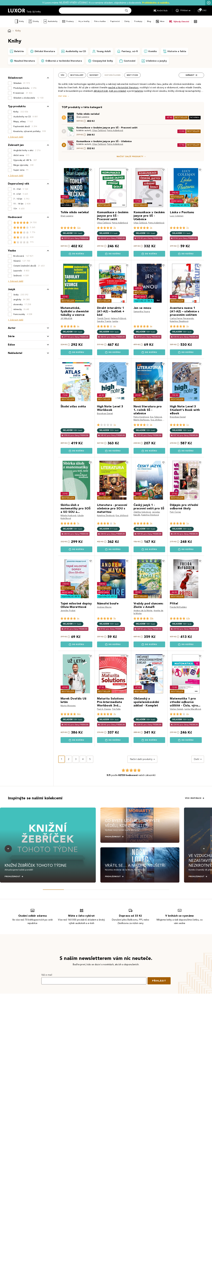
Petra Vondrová (141, 417)
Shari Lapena (82, 117)
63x (188, 618)
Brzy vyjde (132, 75)
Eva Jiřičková (157, 420)
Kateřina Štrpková (105, 515)
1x (114, 425)
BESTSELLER (181, 117)
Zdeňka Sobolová (142, 512)
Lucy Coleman (176, 216)
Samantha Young (142, 311)
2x (151, 523)
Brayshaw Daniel (105, 413)
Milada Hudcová (68, 515)
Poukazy (70, 21)
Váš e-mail (46, 974)
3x (151, 227)
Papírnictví (115, 21)
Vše (62, 75)
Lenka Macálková (192, 709)
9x (114, 618)
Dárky (127, 21)
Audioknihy (53, 21)
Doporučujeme (113, 75)
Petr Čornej (175, 512)
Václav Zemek (176, 709)
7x (114, 227)
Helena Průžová (118, 318)
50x (151, 618)
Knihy (21, 21)
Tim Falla (116, 709)
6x (78, 326)
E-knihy (36, 21)
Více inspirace (193, 798)
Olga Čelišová (99, 130)
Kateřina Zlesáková (179, 321)
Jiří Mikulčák (66, 318)
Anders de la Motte (143, 610)
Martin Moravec (68, 705)
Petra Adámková (115, 130)
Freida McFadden (178, 607)
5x (114, 523)
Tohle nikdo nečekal (87, 114)
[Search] (126, 10)
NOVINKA (194, 117)
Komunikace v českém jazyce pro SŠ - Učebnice (104, 141)
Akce (162, 21)
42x (78, 714)
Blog (149, 21)
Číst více (62, 96)
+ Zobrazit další (15, 137)
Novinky (94, 75)
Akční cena (176, 201)
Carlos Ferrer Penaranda (182, 318)
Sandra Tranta (104, 321)
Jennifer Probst (68, 610)
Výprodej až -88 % (180, 205)
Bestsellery (77, 75)
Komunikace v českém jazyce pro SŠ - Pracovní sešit (106, 127)
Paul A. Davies (104, 709)
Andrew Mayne (104, 607)
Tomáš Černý (103, 318)
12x (78, 227)
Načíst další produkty (130, 157)
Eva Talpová (156, 417)
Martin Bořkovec (142, 420)
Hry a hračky (83, 21)
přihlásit (159, 980)
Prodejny (138, 21)
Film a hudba (100, 21)
